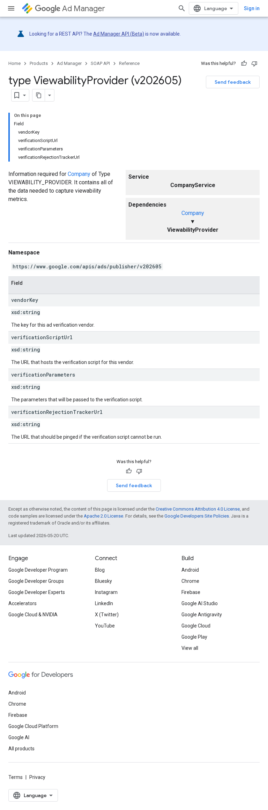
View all (189, 648)
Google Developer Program (38, 570)
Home (14, 63)
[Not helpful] (254, 63)
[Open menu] (11, 8)
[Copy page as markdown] (38, 95)
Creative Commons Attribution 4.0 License (198, 509)
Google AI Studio (199, 603)
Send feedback (233, 82)
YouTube (105, 626)
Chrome (190, 581)
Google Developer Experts (36, 592)
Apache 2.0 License (103, 516)
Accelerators (22, 603)
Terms (15, 777)
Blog (100, 570)
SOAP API (100, 63)
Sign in (252, 8)
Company (192, 213)
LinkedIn (104, 603)
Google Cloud (195, 626)
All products (21, 748)
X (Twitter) (107, 614)
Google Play (194, 637)
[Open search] (182, 8)
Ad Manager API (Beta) (118, 34)
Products (39, 63)
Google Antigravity (201, 614)
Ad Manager (83, 8)
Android (190, 570)
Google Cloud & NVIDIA (33, 614)
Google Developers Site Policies (196, 516)
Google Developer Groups (36, 581)
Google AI (18, 737)
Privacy (37, 777)
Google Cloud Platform (33, 726)
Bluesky (103, 581)
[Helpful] (244, 63)
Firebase (190, 592)
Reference (129, 63)
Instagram (106, 592)
